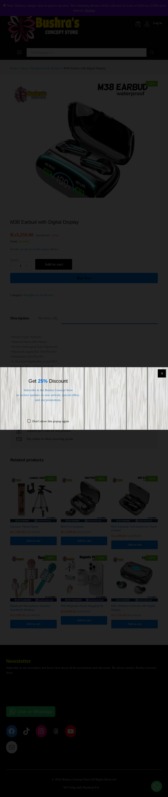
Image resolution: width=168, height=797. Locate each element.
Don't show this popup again (50, 421)
